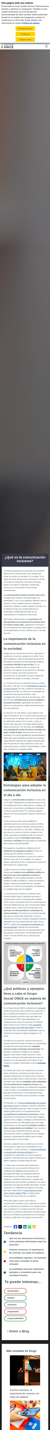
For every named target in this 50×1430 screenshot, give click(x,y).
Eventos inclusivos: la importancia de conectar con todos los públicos (26, 1251)
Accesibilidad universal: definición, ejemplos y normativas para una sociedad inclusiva (26, 1272)
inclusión (42, 1008)
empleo (11, 1298)
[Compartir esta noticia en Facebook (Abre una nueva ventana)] (15, 1227)
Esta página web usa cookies (17, 3)
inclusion (12, 1304)
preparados (13, 1311)
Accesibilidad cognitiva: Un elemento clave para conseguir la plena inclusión (27, 1261)
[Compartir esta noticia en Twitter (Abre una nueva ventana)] (20, 1227)
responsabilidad (15, 1318)
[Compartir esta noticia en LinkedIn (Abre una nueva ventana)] (25, 1227)
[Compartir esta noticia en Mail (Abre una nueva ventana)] (34, 1227)
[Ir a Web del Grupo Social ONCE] (7, 46)
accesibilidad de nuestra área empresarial (21, 1114)
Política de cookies (31, 23)
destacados (13, 1291)
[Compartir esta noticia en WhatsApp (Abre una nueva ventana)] (29, 1227)
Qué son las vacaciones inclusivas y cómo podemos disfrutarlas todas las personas (27, 1241)
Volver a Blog (18, 1331)
